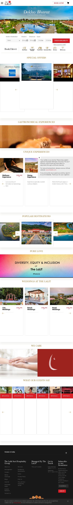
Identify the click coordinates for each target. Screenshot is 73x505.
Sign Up (62, 491)
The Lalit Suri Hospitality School (21, 483)
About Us (7, 467)
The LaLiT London (36, 467)
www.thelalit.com (51, 170)
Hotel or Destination (12, 36)
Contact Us (8, 493)
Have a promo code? (60, 44)
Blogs (6, 479)
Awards (7, 482)
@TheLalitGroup (5, 395)
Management (8, 469)
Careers (7, 472)
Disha (19, 474)
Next (68, 20)
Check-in (24, 36)
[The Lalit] (8, 3)
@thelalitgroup (30, 395)
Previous (5, 20)
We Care (20, 467)
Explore (19, 175)
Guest (38, 36)
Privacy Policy (21, 476)
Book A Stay (59, 3)
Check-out (32, 36)
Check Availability (61, 40)
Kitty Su (20, 479)
